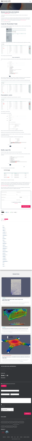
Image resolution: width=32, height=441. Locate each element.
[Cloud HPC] (6, 1)
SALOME (4, 256)
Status (15, 426)
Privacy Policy (16, 203)
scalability (9, 355)
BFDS (3, 227)
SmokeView (4, 259)
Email (2, 392)
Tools (3, 266)
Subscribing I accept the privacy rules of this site (8, 383)
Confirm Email (12, 395)
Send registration (26, 206)
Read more (21, 361)
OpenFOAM (2, 185)
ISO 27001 (3, 426)
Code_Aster (4, 220)
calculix (3, 355)
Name (2, 389)
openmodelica (5, 246)
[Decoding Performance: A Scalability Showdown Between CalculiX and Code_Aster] (16, 344)
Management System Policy (9, 426)
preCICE (4, 253)
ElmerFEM (4, 238)
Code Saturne (4, 235)
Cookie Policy (15, 422)
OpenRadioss (4, 248)
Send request (27, 413)
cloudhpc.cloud (6, 20)
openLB (4, 245)
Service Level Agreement (4, 422)
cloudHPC (4, 232)
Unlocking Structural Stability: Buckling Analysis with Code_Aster (15, 328)
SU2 (3, 264)
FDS (5, 185)
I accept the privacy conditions (16, 202)
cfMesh (4, 230)
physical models (5, 251)
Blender (7, 185)
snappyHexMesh (5, 261)
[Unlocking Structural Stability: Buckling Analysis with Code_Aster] (16, 316)
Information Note (21, 422)
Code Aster (3, 327)
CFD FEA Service (23, 20)
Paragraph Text (3, 397)
